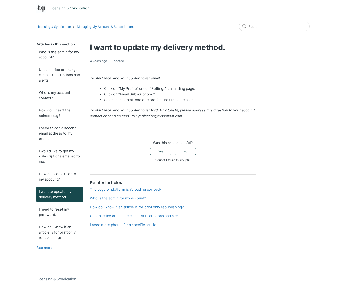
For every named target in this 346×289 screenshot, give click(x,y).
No (185, 151)
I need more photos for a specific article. (123, 225)
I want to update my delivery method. (55, 194)
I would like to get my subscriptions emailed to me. (59, 156)
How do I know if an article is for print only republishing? (57, 232)
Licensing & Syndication (54, 27)
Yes (160, 151)
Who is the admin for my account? (59, 55)
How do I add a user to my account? (57, 177)
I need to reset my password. (54, 212)
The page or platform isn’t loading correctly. (126, 189)
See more (44, 247)
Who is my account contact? (54, 95)
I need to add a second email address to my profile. (57, 133)
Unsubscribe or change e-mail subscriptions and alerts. (59, 75)
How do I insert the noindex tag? (55, 113)
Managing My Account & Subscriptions (105, 27)
